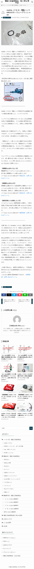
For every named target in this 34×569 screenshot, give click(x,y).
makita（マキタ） (6, 17)
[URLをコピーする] (30, 294)
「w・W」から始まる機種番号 (11, 508)
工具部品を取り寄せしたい (17, 325)
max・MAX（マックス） (10, 449)
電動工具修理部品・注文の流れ (12, 555)
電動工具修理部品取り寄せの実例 (12, 515)
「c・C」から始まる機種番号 (11, 502)
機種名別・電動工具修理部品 (11, 456)
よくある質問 (7, 522)
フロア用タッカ (8, 482)
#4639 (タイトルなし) (9, 537)
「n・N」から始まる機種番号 (11, 505)
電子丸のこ (6, 459)
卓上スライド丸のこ (9, 488)
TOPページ (6, 541)
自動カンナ (6, 492)
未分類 (5, 526)
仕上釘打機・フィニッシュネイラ (12, 479)
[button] (3, 294)
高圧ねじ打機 (7, 462)
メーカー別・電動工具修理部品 (12, 439)
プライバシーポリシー (9, 552)
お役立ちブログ (7, 519)
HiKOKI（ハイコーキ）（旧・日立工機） (14, 446)
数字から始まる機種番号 (10, 512)
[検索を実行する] (31, 428)
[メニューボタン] (2, 2)
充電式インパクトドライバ (10, 475)
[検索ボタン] (32, 2)
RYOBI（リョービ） (9, 452)
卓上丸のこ (6, 466)
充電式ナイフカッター (9, 472)
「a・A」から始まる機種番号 (11, 499)
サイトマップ (7, 548)
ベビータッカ (7, 485)
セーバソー (6, 469)
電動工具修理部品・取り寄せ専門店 (17, 2)
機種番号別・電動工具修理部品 (12, 495)
